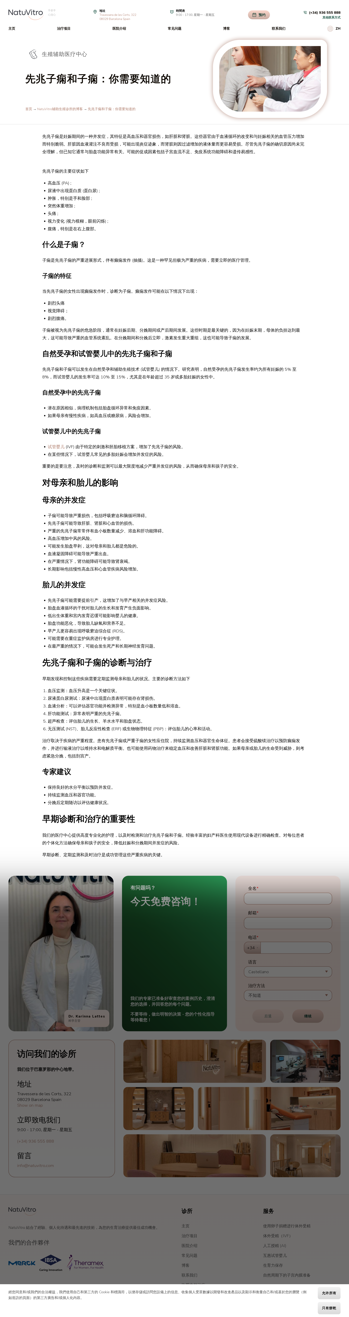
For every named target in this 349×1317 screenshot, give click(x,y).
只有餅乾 (329, 1308)
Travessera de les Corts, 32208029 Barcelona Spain (117, 17)
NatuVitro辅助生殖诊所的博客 (60, 109)
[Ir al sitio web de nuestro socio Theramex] (85, 1263)
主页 (11, 28)
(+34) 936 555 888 (35, 1141)
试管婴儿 (56, 447)
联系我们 (278, 28)
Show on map (30, 1105)
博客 (226, 28)
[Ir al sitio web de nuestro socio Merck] (21, 1262)
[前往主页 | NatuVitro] (26, 15)
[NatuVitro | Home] (22, 1211)
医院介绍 (119, 28)
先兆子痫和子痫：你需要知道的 (112, 109)
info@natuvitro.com (35, 1165)
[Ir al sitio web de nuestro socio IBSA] (50, 1263)
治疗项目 (64, 28)
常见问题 (174, 28)
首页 (28, 109)
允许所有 (329, 1293)
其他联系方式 (332, 17)
